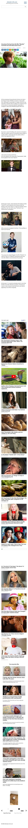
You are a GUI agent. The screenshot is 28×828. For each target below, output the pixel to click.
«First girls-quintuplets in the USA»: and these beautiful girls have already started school (14, 760)
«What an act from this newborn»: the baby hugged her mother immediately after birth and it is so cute (14, 739)
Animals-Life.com (12, 2)
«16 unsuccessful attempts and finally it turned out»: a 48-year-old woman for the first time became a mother (13, 718)
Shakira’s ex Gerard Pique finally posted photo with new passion (12, 697)
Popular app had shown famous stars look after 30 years (14, 678)
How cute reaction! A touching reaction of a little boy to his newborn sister (14, 781)
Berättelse (19, 47)
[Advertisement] (14, 25)
